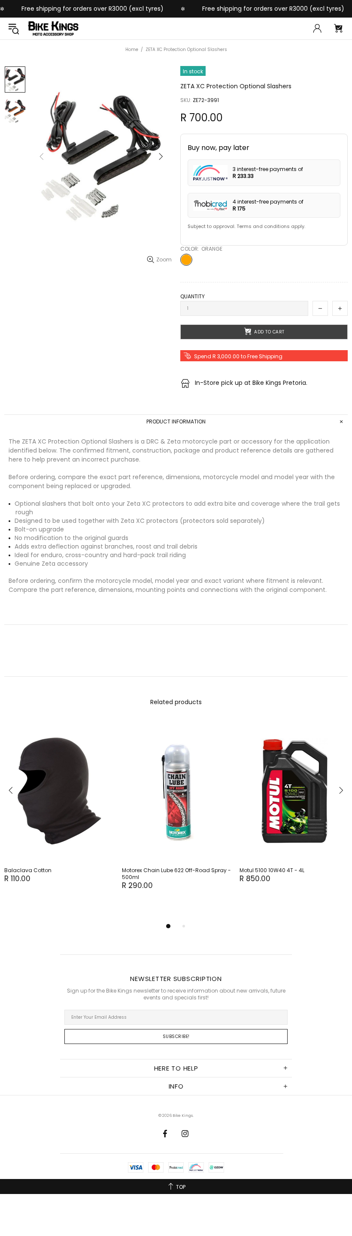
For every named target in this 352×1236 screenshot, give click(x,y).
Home (131, 49)
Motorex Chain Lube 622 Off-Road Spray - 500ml (176, 874)
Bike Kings (53, 28)
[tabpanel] (59, 810)
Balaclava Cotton (28, 870)
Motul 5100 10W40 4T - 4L (272, 870)
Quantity (192, 296)
